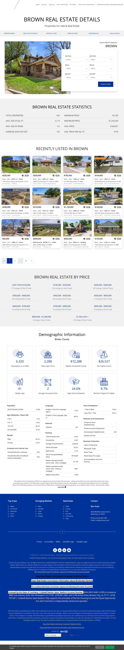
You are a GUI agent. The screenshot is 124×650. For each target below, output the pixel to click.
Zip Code (68, 514)
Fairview (40, 509)
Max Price (93, 56)
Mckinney (13, 511)
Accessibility (48, 542)
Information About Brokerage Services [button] (110, 4)
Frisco (12, 514)
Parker (40, 514)
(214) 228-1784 (101, 518)
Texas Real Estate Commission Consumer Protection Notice (62, 576)
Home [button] (37, 4)
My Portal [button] (73, 4)
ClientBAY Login (68, 542)
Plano (12, 516)
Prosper (40, 516)
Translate (76, 635)
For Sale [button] (44, 4)
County (68, 509)
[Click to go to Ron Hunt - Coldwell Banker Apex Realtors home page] (7, 5)
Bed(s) (67, 65)
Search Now (106, 84)
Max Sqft (92, 74)
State (67, 506)
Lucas (40, 511)
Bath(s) (92, 65)
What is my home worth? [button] (86, 4)
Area (67, 518)
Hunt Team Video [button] (62, 4)
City (67, 511)
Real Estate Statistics (30, 33)
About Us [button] (52, 4)
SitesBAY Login (82, 542)
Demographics (93, 33)
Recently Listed (51, 33)
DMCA (58, 542)
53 (26, 261)
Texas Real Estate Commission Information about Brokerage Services (62, 627)
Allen (39, 506)
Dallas (12, 506)
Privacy (39, 542)
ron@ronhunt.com (102, 520)
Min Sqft (68, 74)
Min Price (68, 56)
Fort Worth (13, 509)
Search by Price (73, 33)
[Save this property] (27, 158)
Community (69, 516)
